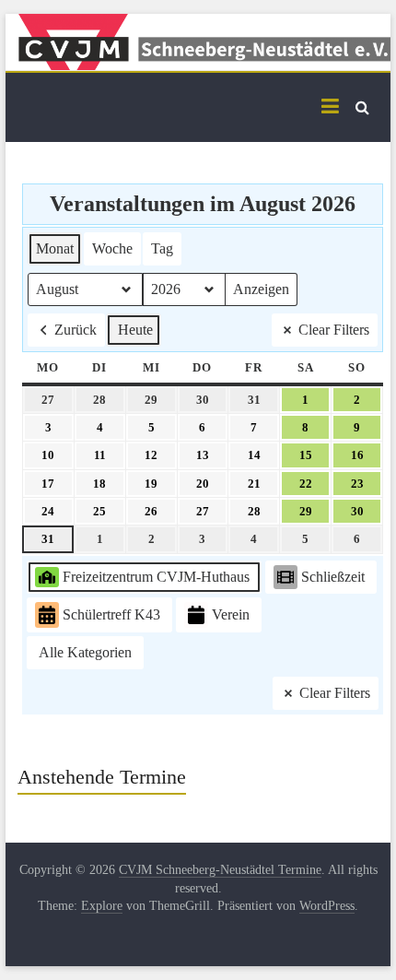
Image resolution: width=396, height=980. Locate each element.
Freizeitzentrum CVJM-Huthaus (156, 576)
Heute (135, 329)
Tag (162, 248)
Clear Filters (333, 329)
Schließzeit (333, 576)
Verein (231, 614)
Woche (112, 248)
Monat (55, 248)
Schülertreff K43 (111, 614)
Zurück (75, 329)
